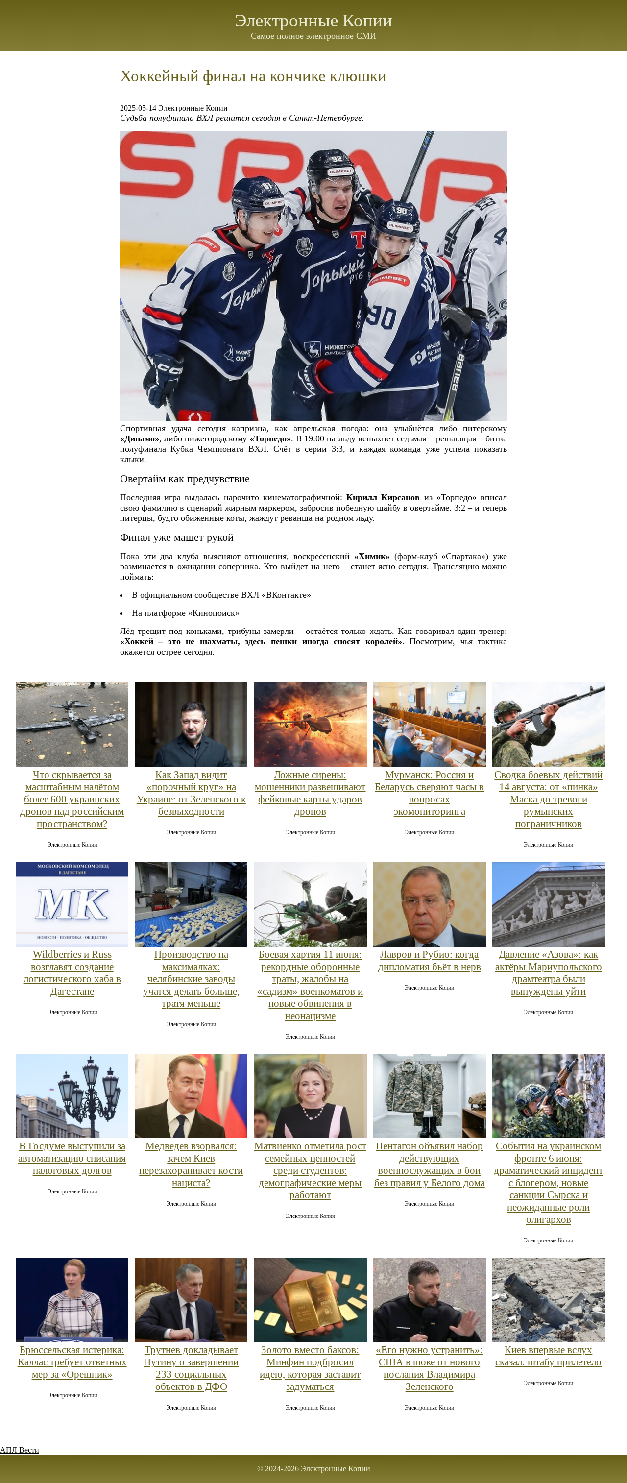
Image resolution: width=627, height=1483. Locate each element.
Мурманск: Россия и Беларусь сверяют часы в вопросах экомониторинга (429, 793)
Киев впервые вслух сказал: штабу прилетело (548, 1356)
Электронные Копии (313, 20)
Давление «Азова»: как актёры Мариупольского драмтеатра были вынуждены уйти (548, 972)
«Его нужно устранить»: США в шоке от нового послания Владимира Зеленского (429, 1368)
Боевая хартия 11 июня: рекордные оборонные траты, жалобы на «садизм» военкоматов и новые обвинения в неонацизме (310, 984)
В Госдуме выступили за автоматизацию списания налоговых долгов (72, 1158)
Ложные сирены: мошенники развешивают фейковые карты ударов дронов (310, 793)
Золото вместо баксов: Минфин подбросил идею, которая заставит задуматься (310, 1368)
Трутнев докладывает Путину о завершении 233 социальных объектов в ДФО (191, 1368)
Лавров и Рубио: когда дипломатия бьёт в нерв (429, 960)
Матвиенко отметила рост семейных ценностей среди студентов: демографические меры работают (310, 1170)
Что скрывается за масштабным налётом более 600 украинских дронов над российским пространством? (72, 799)
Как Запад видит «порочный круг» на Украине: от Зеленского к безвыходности (191, 793)
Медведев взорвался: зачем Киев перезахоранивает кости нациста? (191, 1164)
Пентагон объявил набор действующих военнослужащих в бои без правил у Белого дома (429, 1164)
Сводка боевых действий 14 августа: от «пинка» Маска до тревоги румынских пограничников (548, 799)
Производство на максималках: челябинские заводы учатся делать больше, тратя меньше (191, 978)
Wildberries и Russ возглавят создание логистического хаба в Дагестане (72, 972)
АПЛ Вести (19, 1450)
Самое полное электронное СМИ (313, 36)
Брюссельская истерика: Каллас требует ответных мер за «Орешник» (72, 1362)
